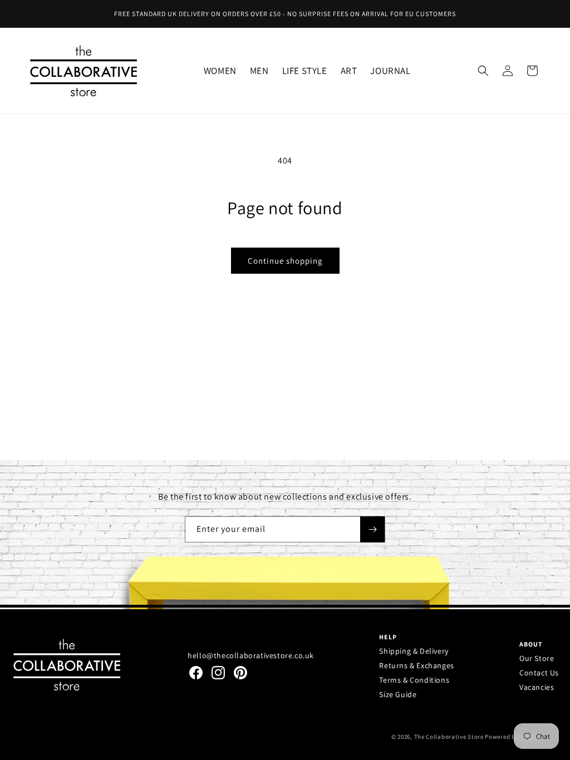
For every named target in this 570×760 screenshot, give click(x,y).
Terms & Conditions (414, 680)
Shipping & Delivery (413, 651)
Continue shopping (285, 260)
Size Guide (397, 694)
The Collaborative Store (449, 737)
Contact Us (539, 673)
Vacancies (536, 687)
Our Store (536, 658)
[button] (220, 70)
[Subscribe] (372, 529)
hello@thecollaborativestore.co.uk (251, 655)
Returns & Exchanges (416, 665)
